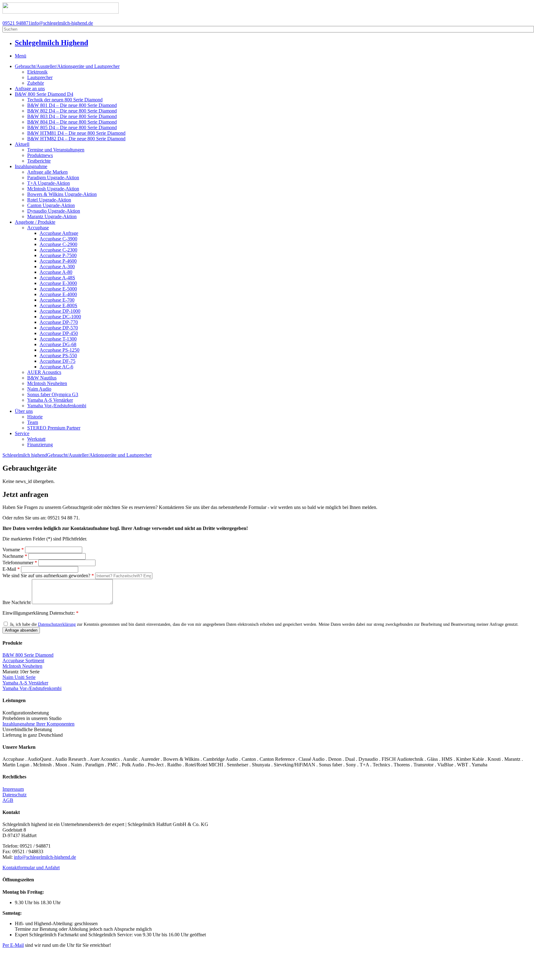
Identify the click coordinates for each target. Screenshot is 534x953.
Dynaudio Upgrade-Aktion (53, 211)
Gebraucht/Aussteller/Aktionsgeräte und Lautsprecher (67, 66)
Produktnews (40, 155)
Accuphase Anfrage (59, 233)
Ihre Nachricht (17, 602)
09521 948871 (16, 23)
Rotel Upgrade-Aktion (49, 199)
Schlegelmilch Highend (51, 43)
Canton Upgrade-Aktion (51, 205)
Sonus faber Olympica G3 (52, 394)
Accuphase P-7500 (58, 255)
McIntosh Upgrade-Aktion (53, 188)
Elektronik (37, 71)
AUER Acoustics (44, 372)
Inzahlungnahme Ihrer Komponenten (38, 723)
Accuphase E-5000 (58, 288)
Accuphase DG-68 (58, 344)
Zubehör (35, 83)
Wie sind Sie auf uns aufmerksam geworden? (48, 575)
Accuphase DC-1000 (60, 316)
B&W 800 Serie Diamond (27, 655)
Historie (35, 416)
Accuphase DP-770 (59, 322)
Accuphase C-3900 (58, 238)
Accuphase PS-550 (58, 355)
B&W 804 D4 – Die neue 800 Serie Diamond (72, 122)
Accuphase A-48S (57, 277)
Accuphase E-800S (58, 305)
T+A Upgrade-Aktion (48, 183)
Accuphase (38, 227)
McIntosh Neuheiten (47, 383)
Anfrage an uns (30, 88)
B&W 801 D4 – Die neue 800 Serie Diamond (72, 105)
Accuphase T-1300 (58, 338)
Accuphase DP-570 (59, 327)
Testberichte (39, 160)
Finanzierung (40, 444)
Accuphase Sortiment (23, 660)
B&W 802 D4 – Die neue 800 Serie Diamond (72, 110)
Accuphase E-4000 (58, 294)
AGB (7, 800)
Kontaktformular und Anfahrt (31, 867)
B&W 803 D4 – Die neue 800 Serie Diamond (72, 116)
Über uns (24, 411)
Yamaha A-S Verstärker (50, 400)
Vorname (13, 549)
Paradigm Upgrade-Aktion (53, 177)
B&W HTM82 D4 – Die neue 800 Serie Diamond (76, 138)
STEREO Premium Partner (53, 427)
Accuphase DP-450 (59, 333)
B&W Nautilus (42, 377)
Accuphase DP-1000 (60, 311)
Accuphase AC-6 (56, 366)
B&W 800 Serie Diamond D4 (44, 94)
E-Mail (11, 569)
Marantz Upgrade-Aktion (52, 216)
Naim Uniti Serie (19, 677)
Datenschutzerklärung (57, 624)
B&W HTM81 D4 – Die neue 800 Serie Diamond (76, 133)
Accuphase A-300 (57, 266)
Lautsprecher (40, 77)
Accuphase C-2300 (58, 249)
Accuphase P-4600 (58, 261)
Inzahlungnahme (31, 166)
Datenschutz (14, 794)
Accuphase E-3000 (58, 283)
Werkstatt (36, 439)
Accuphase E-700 (57, 300)
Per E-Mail (13, 945)
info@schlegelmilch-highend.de (62, 23)
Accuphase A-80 (56, 272)
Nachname (14, 556)
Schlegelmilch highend (24, 455)
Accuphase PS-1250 (59, 350)
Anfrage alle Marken (47, 172)
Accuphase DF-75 (57, 361)
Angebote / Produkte (35, 222)
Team (32, 422)
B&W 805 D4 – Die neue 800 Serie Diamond (72, 127)
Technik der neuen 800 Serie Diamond (65, 99)
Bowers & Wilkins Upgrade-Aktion (62, 194)
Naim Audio (39, 389)
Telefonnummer (19, 562)
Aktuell (22, 144)
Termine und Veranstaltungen (55, 149)
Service (22, 433)
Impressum (13, 789)
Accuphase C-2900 (58, 244)
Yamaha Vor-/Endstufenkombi (56, 405)
